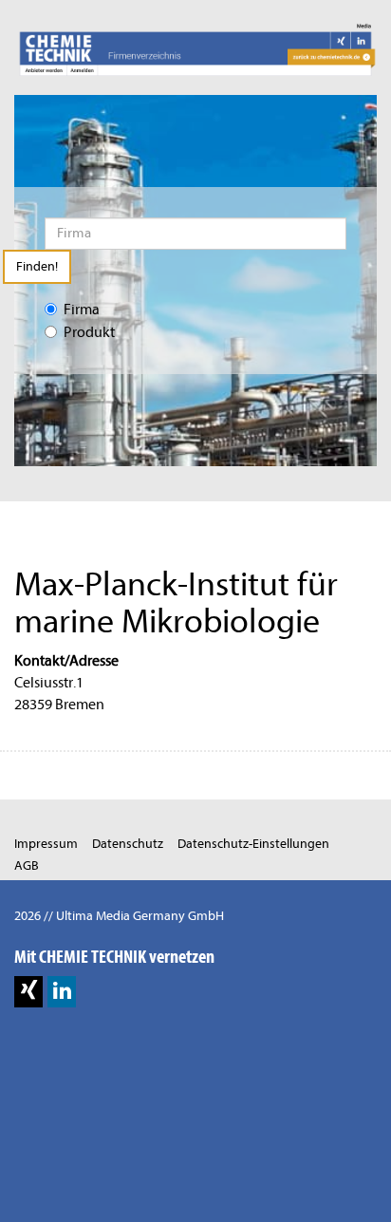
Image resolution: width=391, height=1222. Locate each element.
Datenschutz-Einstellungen (253, 844)
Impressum (46, 844)
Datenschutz (127, 844)
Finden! (37, 266)
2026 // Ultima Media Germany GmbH (119, 916)
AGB (26, 865)
